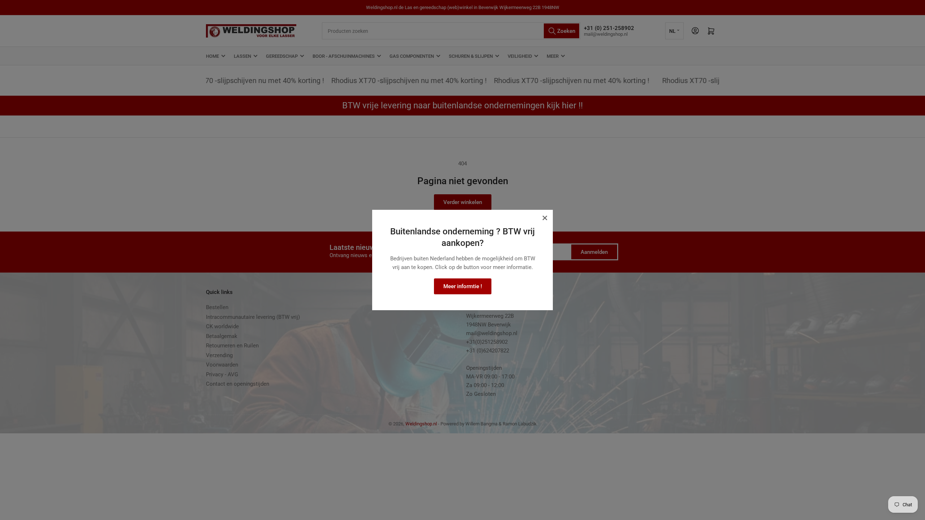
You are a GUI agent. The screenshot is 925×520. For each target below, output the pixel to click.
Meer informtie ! (462, 286)
